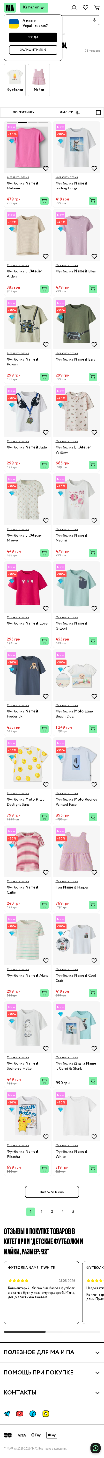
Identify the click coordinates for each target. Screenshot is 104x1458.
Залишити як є (33, 50)
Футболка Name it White (31, 1268)
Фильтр (66, 112)
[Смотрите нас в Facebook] (32, 1413)
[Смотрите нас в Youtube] (19, 1413)
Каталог (31, 7)
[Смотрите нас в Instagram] (45, 1413)
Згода (33, 37)
